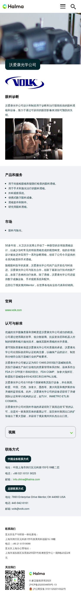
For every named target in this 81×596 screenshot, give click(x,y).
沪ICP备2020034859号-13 (43, 584)
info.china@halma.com (26, 479)
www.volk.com (13, 310)
